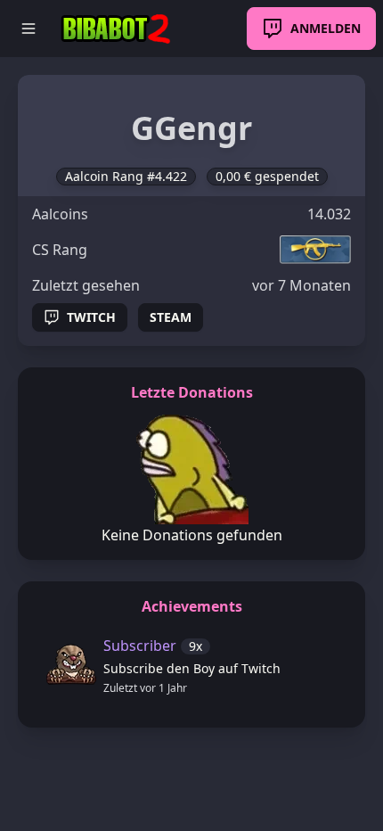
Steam (171, 317)
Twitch (91, 317)
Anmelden (325, 28)
